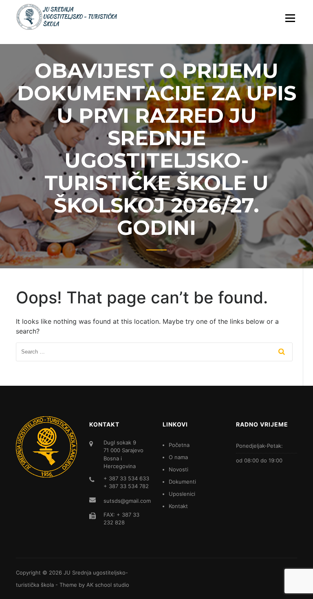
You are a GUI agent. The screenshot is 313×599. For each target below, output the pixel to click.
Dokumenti (182, 481)
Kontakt (178, 506)
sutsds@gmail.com (127, 500)
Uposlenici (182, 494)
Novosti (178, 469)
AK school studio (107, 584)
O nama (178, 457)
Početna (179, 445)
